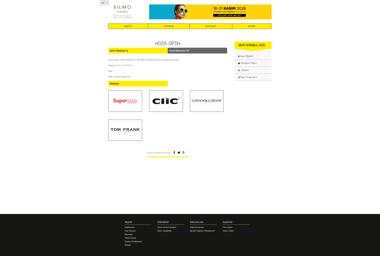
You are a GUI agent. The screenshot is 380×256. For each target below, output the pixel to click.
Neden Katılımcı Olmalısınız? (202, 230)
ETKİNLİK (169, 26)
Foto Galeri (228, 227)
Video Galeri (228, 230)
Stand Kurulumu (197, 227)
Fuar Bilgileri (247, 56)
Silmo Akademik (164, 230)
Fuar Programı (248, 76)
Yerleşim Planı (248, 63)
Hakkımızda (130, 227)
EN (106, 2)
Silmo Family (130, 238)
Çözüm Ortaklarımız (133, 241)
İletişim (128, 245)
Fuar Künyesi (130, 230)
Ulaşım (244, 69)
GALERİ (251, 26)
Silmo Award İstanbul (166, 227)
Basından (129, 234)
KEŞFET (128, 26)
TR (102, 2)
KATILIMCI (211, 26)
